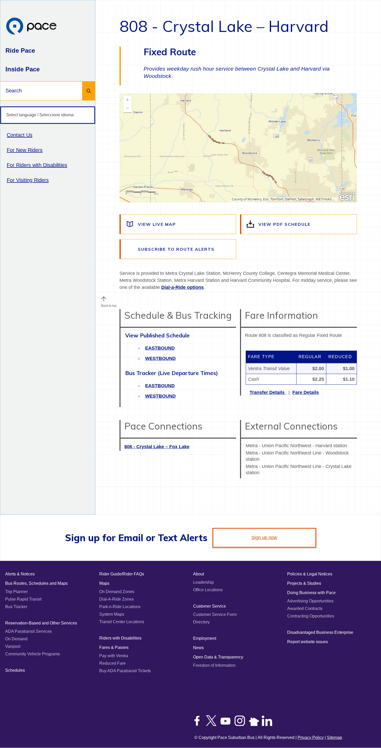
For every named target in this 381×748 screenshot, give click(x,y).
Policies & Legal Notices (309, 574)
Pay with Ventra (113, 656)
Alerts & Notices (20, 574)
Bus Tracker (16, 606)
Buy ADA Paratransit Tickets (125, 671)
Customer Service (209, 606)
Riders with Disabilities (120, 638)
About (198, 574)
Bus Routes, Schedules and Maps (36, 583)
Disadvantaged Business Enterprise (320, 632)
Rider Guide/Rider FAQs (121, 574)
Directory (201, 622)
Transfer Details (268, 392)
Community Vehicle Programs (32, 654)
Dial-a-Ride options (182, 287)
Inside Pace (22, 69)
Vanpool (12, 646)
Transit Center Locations (121, 622)
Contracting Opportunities (310, 616)
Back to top (109, 306)
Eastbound (160, 348)
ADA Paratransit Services (28, 631)
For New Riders (25, 150)
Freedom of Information (214, 665)
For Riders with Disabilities (37, 165)
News (198, 647)
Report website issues (307, 642)
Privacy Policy (311, 737)
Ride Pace (20, 50)
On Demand (16, 639)
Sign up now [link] (264, 537)
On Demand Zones (116, 591)
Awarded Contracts (304, 608)
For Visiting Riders (28, 180)
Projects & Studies (304, 583)
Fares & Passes (114, 647)
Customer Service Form (215, 614)
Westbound (160, 358)
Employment (204, 638)
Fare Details (305, 392)
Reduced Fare (112, 663)
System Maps (111, 614)
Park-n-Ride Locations (119, 606)
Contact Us (19, 135)
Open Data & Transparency (218, 657)
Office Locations (208, 590)
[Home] (31, 26)
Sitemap (334, 737)
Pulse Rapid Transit (23, 599)
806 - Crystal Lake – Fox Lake (156, 446)
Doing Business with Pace (311, 592)
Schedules (15, 670)
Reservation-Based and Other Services (41, 623)
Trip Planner (16, 591)
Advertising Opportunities (310, 601)
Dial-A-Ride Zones (116, 599)
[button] (103, 298)
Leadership (203, 582)
